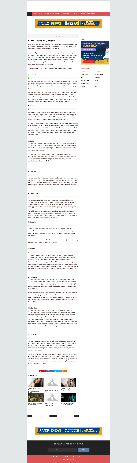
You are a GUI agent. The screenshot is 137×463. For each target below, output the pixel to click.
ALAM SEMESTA (99, 74)
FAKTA (41, 14)
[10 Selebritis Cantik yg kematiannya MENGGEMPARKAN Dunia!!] (36, 382)
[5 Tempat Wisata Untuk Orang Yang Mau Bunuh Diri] (52, 382)
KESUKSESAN (85, 80)
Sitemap (81, 457)
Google (43, 371)
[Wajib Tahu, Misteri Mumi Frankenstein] (36, 397)
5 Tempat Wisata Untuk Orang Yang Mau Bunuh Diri (51, 390)
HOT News (97, 71)
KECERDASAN (85, 83)
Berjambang (70, 459)
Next (76, 416)
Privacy (75, 457)
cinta (96, 83)
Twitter (58, 371)
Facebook (50, 371)
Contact (61, 457)
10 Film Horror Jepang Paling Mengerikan (67, 404)
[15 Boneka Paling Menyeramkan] (52, 397)
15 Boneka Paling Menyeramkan (49, 404)
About (55, 457)
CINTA (76, 14)
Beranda (53, 416)
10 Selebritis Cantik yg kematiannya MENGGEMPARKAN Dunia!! (34, 390)
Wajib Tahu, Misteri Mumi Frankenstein (35, 404)
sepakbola (97, 77)
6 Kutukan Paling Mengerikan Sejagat (67, 389)
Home (29, 14)
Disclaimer (68, 457)
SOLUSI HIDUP (85, 74)
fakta (96, 86)
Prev (30, 416)
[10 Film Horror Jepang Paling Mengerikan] (68, 397)
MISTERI (82, 14)
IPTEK (35, 14)
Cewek (83, 86)
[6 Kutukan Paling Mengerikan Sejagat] (68, 382)
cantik (96, 80)
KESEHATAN (84, 71)
